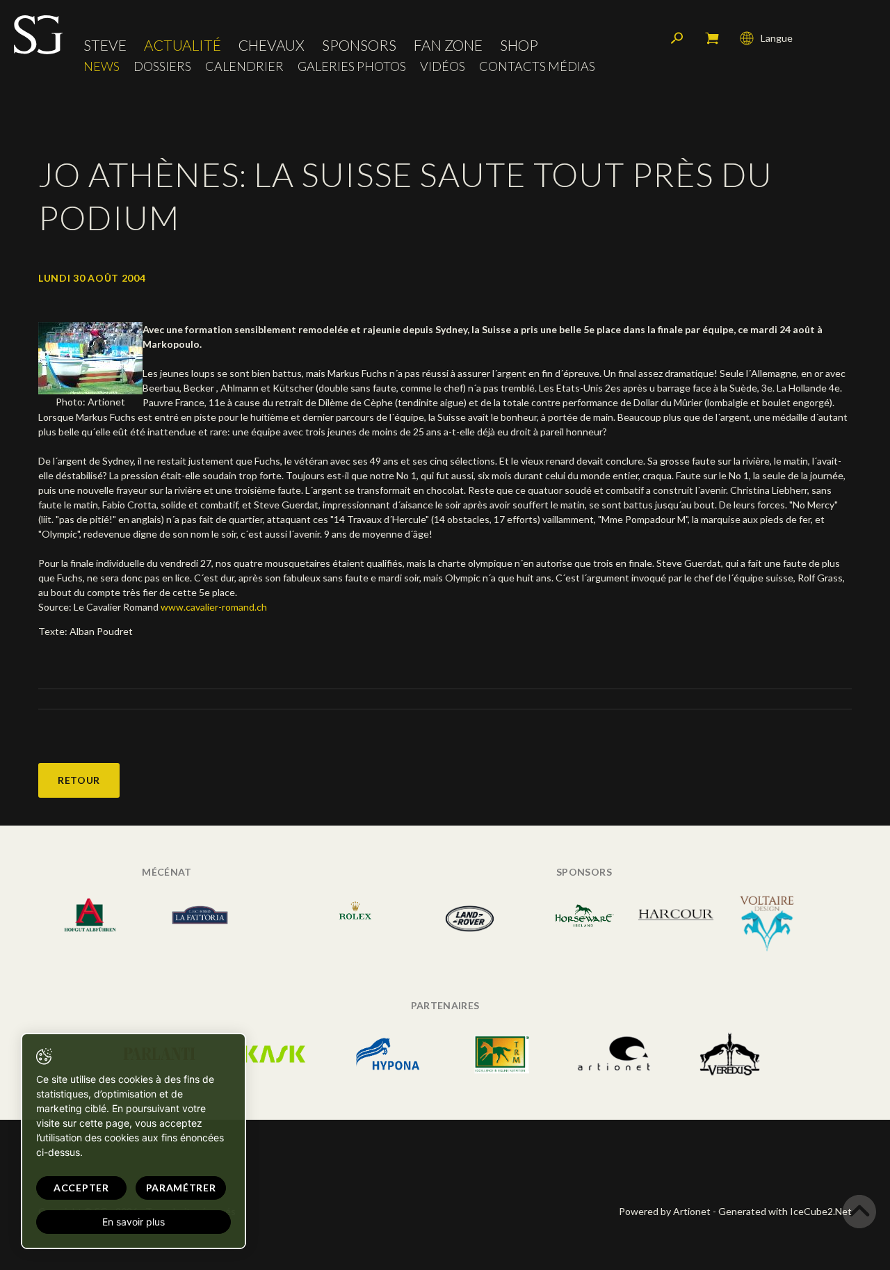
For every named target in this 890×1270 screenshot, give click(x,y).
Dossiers (162, 66)
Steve (105, 45)
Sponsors (359, 45)
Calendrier (244, 66)
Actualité (182, 45)
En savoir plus (133, 1222)
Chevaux (271, 45)
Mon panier (712, 38)
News (101, 66)
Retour (79, 780)
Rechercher (677, 38)
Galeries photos (352, 66)
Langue (777, 38)
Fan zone (448, 45)
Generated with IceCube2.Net (785, 1211)
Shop (519, 45)
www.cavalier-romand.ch (214, 607)
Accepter (81, 1187)
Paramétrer (181, 1187)
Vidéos (442, 66)
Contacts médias (537, 66)
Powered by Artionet (665, 1211)
